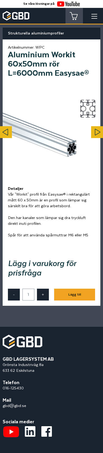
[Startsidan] (22, 337)
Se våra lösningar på (38, 4)
